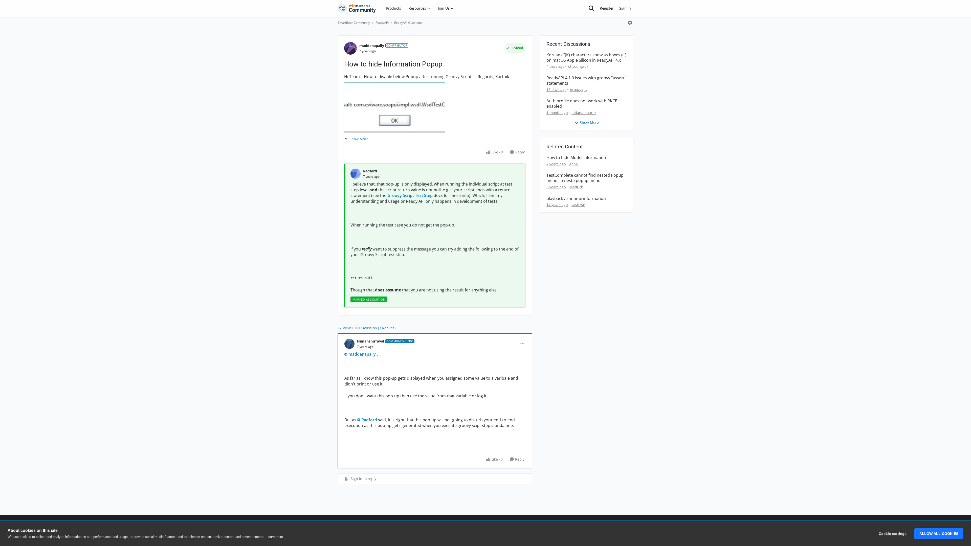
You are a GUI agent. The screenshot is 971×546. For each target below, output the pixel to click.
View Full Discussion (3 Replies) (369, 328)
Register (607, 8)
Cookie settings (893, 534)
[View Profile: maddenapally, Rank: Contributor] (350, 48)
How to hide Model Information (576, 157)
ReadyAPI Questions (408, 22)
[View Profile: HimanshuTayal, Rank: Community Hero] (349, 344)
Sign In (625, 8)
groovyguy (578, 89)
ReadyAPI (382, 22)
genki (574, 164)
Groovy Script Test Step (410, 195)
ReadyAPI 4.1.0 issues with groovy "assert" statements (586, 80)
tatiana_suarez (583, 112)
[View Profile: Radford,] (355, 174)
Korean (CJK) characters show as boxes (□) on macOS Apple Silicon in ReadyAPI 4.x (586, 57)
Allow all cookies (938, 534)
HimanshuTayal (370, 341)
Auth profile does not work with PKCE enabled (581, 103)
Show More (358, 138)
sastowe (578, 204)
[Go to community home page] (357, 8)
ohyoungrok (578, 66)
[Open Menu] (629, 22)
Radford (370, 171)
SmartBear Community (354, 22)
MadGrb (576, 187)
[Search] (591, 8)
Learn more (275, 537)
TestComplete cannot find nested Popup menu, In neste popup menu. (585, 178)
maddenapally (371, 45)
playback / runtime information (576, 198)
